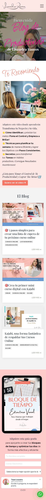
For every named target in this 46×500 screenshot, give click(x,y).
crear (7, 293)
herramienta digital (29, 345)
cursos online (11, 241)
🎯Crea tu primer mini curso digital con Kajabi (20, 287)
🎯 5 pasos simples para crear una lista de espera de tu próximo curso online (22, 233)
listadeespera (26, 241)
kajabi (29, 293)
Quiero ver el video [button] (14, 183)
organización (11, 245)
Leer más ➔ (36, 249)
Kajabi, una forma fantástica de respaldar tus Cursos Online (23, 337)
